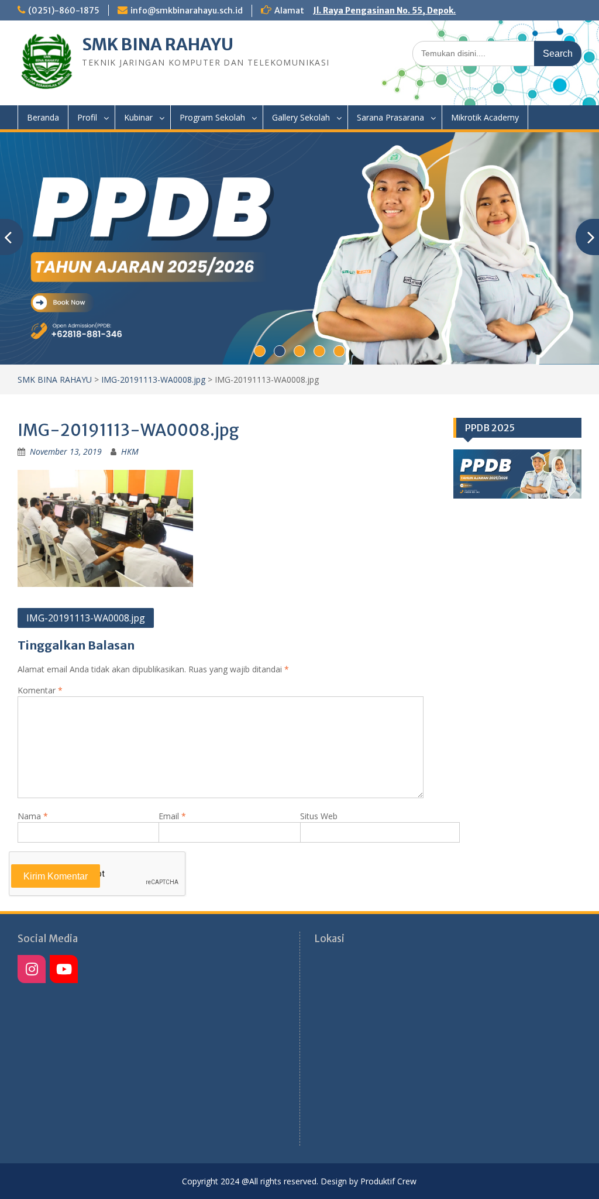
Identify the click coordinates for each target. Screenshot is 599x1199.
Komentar (40, 690)
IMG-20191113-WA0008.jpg (153, 379)
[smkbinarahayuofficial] (32, 969)
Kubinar (138, 117)
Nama (33, 816)
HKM (130, 451)
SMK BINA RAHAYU (157, 44)
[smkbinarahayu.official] (64, 969)
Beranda (43, 117)
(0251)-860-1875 (63, 10)
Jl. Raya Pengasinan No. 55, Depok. (384, 10)
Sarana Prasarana (390, 117)
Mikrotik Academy (485, 117)
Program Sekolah (212, 117)
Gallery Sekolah (301, 117)
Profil (87, 117)
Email (172, 816)
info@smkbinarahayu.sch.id (186, 10)
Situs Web (319, 816)
